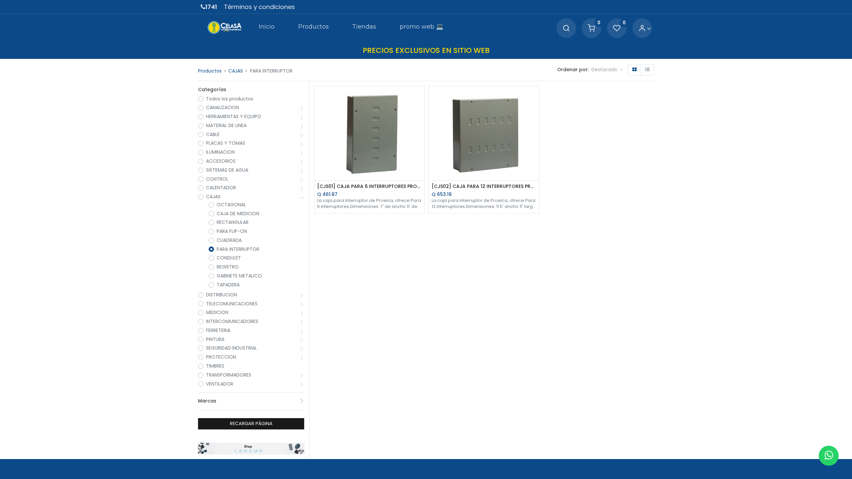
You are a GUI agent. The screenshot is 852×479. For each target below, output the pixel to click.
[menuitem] (266, 28)
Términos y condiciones (259, 7)
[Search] (566, 28)
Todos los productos (229, 99)
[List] (647, 70)
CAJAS (235, 71)
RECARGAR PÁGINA (251, 423)
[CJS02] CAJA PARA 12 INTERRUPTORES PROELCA (484, 186)
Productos (210, 71)
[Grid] (634, 70)
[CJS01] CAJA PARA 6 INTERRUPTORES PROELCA (369, 186)
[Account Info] (644, 28)
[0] (591, 28)
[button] (607, 70)
